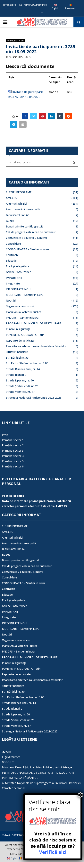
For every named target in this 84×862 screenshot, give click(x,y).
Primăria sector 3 (13, 450)
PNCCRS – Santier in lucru (22, 318)
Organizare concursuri (20, 306)
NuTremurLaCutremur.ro (33, 4)
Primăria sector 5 (13, 461)
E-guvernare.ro (11, 757)
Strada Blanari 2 (16, 375)
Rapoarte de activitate (20, 340)
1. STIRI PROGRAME (18, 192)
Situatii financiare (17, 352)
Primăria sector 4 (13, 456)
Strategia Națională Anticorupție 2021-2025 (33, 397)
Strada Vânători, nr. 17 (20, 392)
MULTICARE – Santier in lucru (24, 295)
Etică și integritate (17, 266)
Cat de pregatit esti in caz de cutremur (30, 232)
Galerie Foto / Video (18, 272)
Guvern (6, 751)
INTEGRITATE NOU (18, 289)
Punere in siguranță (18, 329)
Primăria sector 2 (13, 445)
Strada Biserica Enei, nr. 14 (23, 369)
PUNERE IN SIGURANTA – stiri (25, 335)
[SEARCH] (74, 162)
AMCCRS (11, 198)
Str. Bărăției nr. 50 (17, 357)
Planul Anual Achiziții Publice (23, 312)
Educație (11, 260)
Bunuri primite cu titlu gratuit (24, 226)
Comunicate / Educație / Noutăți (26, 238)
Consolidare (13, 243)
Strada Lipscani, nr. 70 (20, 380)
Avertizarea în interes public (23, 209)
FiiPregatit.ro (9, 4)
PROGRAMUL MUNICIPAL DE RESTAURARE (33, 323)
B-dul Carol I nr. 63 (17, 215)
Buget (10, 221)
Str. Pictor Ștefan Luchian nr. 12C (27, 363)
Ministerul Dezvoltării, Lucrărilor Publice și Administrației (37, 767)
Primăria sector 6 (13, 466)
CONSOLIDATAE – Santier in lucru (27, 249)
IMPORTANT (14, 278)
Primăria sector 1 (13, 440)
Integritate (13, 283)
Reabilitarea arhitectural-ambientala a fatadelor (36, 346)
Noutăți (11, 300)
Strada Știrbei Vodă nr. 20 (22, 386)
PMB (5, 435)
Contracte (12, 255)
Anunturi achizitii (15, 40)
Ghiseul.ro (8, 762)
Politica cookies (13, 496)
